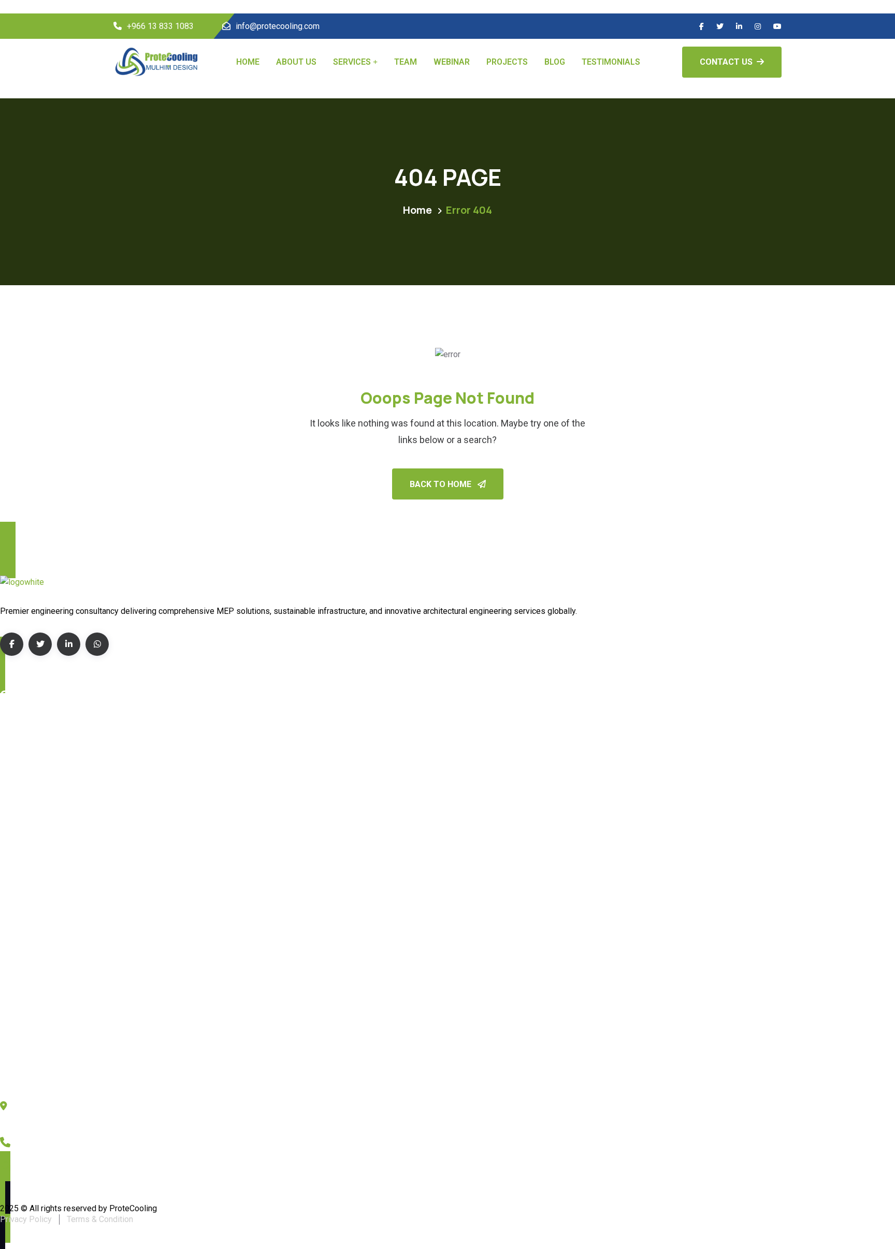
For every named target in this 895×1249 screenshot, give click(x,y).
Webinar (452, 62)
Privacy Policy (26, 1219)
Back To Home (441, 484)
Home (247, 62)
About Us (296, 62)
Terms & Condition (100, 1219)
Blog (554, 62)
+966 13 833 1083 (160, 26)
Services (352, 62)
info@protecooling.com (278, 26)
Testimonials (611, 62)
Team (405, 62)
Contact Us (726, 62)
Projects (507, 62)
